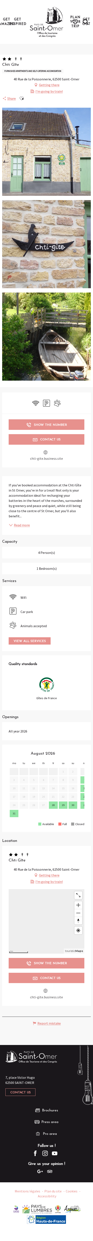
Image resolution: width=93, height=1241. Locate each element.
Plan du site (53, 1191)
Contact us (20, 1092)
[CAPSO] (16, 1209)
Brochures (50, 1110)
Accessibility (47, 1196)
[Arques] (72, 1209)
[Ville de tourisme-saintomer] (58, 1209)
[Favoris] (76, 21)
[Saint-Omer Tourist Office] (46, 21)
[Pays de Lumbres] (37, 1209)
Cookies (71, 1191)
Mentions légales (27, 1191)
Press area (49, 1122)
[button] (85, 22)
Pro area (50, 1134)
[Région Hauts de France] (46, 1219)
